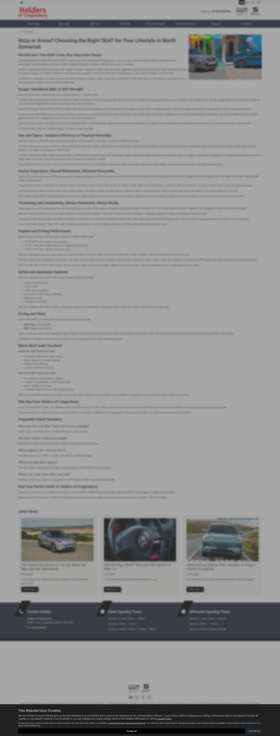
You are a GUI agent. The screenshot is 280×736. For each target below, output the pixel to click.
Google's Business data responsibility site (127, 723)
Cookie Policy (165, 718)
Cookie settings (254, 731)
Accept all (132, 731)
